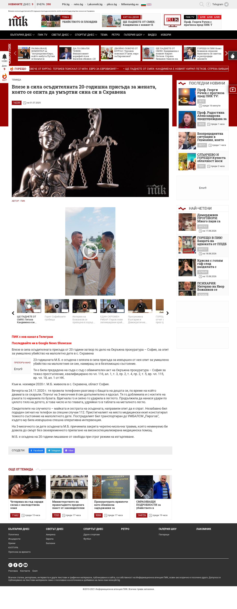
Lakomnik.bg (95, 4)
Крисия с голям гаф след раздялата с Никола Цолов (210, 263)
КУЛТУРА (13, 547)
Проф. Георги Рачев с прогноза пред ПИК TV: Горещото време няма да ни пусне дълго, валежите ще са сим (211, 93)
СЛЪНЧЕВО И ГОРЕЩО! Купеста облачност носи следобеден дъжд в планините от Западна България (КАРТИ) (211, 157)
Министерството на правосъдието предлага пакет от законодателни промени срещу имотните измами (68, 505)
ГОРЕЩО (20, 68)
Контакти (25, 571)
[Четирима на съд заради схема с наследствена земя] (27, 487)
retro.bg (78, 4)
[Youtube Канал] (25, 565)
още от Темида (20, 469)
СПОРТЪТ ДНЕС (84, 34)
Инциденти (14, 539)
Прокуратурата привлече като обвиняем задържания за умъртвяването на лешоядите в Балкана (111, 505)
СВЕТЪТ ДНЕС (60, 34)
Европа (49, 539)
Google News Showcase (55, 343)
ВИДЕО (152, 34)
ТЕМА (104, 34)
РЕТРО (116, 34)
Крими (11, 543)
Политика (13, 534)
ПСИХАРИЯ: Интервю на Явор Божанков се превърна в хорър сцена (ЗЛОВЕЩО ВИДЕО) (211, 286)
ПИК (22, 201)
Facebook (38, 450)
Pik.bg (66, 4)
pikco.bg (112, 4)
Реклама (13, 571)
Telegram (55, 450)
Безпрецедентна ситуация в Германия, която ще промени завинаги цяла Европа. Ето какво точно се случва (211, 136)
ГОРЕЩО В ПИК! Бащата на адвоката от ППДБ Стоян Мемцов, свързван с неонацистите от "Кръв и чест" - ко (212, 240)
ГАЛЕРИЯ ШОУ (133, 34)
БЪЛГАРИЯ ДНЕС (21, 34)
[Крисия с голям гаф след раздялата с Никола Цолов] (187, 267)
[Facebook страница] (15, 565)
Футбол (87, 539)
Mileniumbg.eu (129, 4)
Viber (70, 450)
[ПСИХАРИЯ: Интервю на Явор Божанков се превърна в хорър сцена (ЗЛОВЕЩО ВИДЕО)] (187, 290)
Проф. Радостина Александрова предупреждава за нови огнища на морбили (212, 115)
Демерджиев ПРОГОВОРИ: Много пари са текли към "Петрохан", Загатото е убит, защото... (210, 218)
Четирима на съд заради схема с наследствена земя (26, 505)
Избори (166, 34)
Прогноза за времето (19, 552)
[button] (226, 53)
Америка (50, 534)
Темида (16, 79)
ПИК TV (42, 34)
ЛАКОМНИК (203, 529)
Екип (35, 571)
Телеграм (46, 336)
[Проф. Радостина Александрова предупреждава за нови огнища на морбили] (187, 119)
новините (15, 4)
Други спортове (91, 534)
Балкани (50, 543)
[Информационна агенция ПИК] (18, 20)
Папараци (164, 534)
